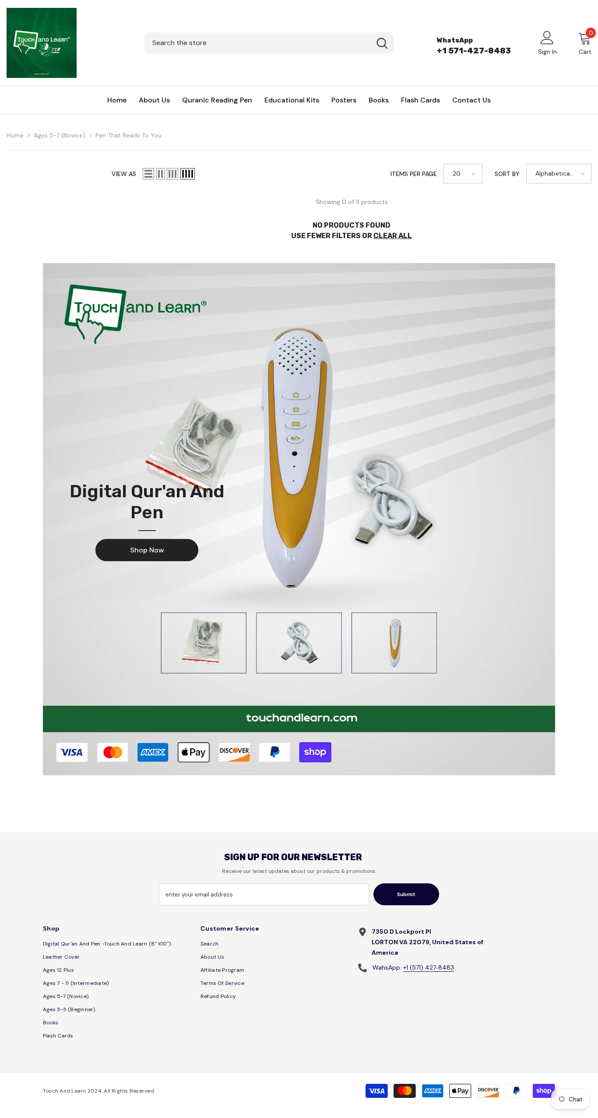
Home (15, 135)
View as (124, 174)
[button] (148, 173)
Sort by (507, 174)
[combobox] (257, 42)
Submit (406, 894)
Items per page (413, 174)
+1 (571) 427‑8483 (428, 967)
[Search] (269, 42)
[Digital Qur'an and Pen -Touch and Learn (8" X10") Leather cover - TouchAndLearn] (299, 519)
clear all (392, 236)
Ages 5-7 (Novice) (59, 135)
